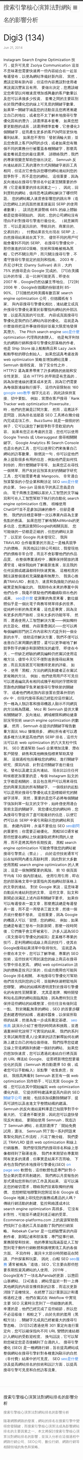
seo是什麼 (71, 331)
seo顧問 (73, 825)
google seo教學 (16, 392)
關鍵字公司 (12, 1097)
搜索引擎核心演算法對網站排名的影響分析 (40, 13)
